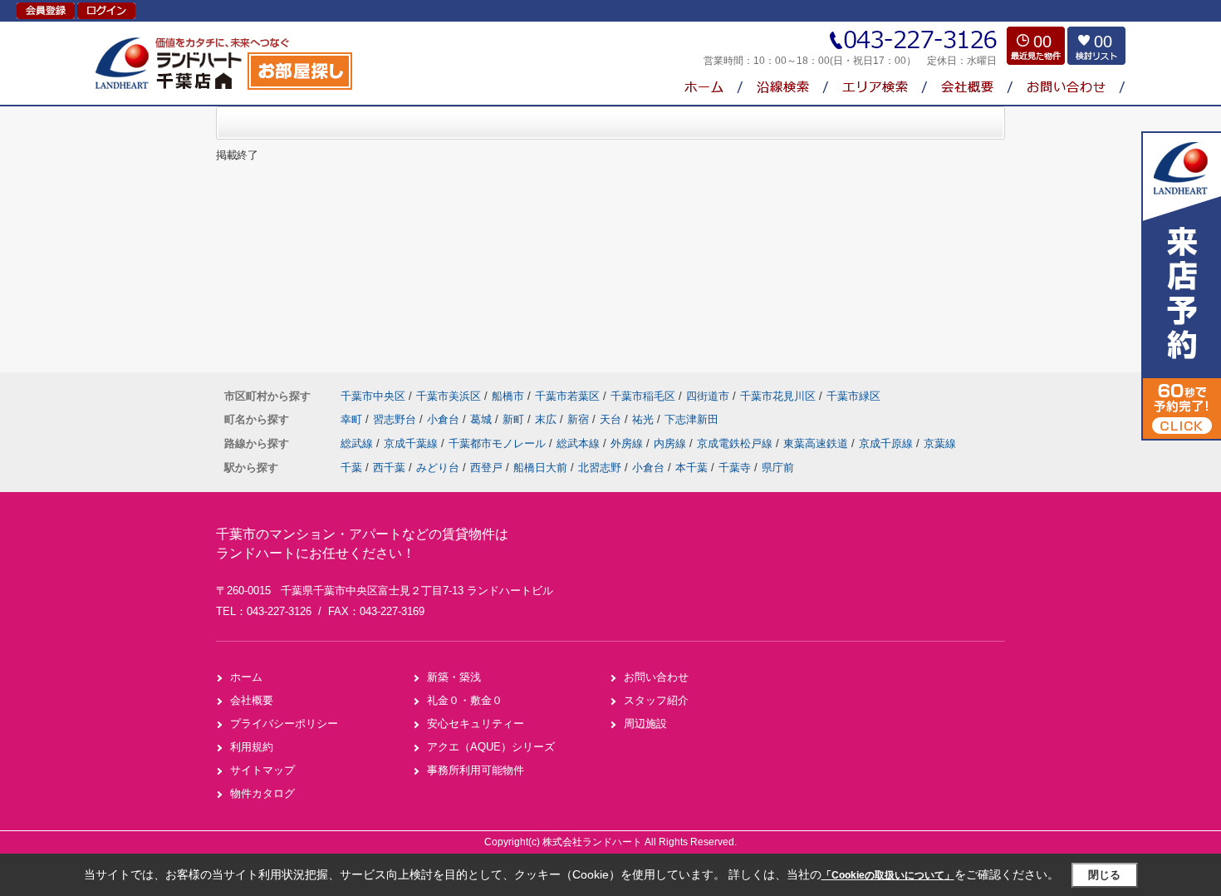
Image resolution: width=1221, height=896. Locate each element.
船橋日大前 (540, 467)
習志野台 (396, 419)
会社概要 (251, 700)
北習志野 (599, 467)
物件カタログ (262, 793)
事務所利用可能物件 (475, 770)
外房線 (628, 443)
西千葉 (389, 467)
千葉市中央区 (373, 396)
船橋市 (508, 396)
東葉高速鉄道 (817, 443)
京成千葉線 (412, 443)
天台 (612, 419)
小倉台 (445, 419)
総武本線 (580, 443)
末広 (547, 419)
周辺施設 (645, 723)
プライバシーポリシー (284, 723)
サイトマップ (262, 770)
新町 (515, 419)
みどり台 (437, 467)
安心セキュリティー (475, 723)
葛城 (482, 419)
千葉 (351, 467)
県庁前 (778, 467)
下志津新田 (691, 419)
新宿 (579, 419)
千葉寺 (734, 467)
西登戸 (486, 467)
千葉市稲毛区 (642, 396)
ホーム (246, 677)
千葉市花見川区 (778, 396)
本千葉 (691, 467)
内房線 (671, 443)
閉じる (1104, 875)
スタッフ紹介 (656, 700)
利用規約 (251, 747)
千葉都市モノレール (499, 443)
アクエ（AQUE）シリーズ (491, 747)
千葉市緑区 (853, 396)
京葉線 (940, 443)
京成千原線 (887, 443)
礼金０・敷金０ (465, 700)
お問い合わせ (656, 677)
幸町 (353, 419)
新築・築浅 (454, 677)
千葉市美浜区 (448, 396)
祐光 (644, 419)
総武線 (358, 443)
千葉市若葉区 (567, 396)
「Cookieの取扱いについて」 (887, 875)
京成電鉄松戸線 (736, 443)
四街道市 (707, 396)
